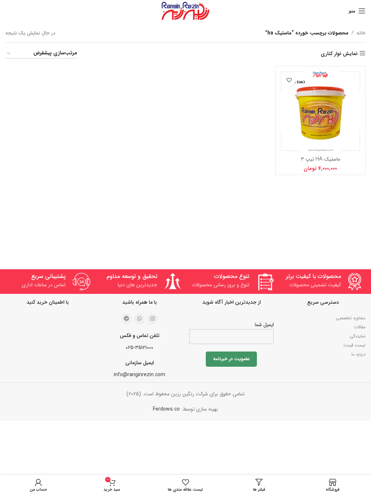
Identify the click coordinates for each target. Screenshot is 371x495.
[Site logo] (185, 10)
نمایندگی (358, 336)
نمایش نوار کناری (339, 53)
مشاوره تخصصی (351, 318)
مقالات (360, 327)
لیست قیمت (354, 345)
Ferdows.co (166, 409)
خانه (361, 33)
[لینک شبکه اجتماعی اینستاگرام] (152, 318)
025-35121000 (139, 348)
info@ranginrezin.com (139, 375)
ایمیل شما (264, 325)
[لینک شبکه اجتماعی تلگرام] (126, 318)
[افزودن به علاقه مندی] (289, 80)
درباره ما (358, 354)
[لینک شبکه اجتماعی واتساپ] (139, 318)
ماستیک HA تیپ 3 (320, 159)
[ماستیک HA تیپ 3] (320, 111)
